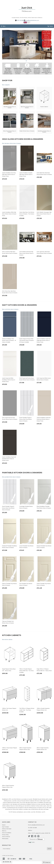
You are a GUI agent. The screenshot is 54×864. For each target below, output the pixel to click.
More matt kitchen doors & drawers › (10, 309)
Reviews (6, 862)
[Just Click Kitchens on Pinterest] (35, 836)
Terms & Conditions (6, 832)
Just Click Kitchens (9, 855)
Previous (3, 44)
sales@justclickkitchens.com (32, 20)
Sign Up (49, 848)
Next (51, 44)
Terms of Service (6, 836)
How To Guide (5, 827)
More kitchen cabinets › (7, 639)
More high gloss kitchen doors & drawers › (12, 143)
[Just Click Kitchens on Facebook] (32, 836)
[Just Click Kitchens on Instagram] (38, 836)
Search (3, 825)
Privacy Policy (5, 834)
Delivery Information (6, 828)
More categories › (6, 84)
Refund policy (5, 838)
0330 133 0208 (20, 20)
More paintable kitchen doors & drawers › (11, 477)
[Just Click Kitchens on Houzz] (36, 840)
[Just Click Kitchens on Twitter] (29, 836)
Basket (51, 26)
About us (4, 830)
